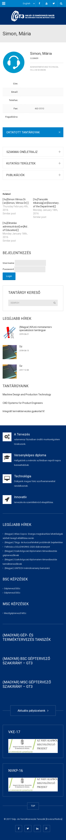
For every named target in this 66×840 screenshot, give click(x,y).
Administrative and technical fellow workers (44, 68)
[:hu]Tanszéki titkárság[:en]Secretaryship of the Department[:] (48, 203)
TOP (33, 806)
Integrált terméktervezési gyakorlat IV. (24, 411)
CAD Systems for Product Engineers (23, 403)
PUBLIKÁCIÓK (15, 175)
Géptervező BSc (12, 588)
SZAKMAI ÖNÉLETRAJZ (22, 152)
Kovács (50, 819)
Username (8, 263)
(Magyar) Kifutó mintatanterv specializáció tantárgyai (35, 329)
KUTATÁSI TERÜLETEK (21, 163)
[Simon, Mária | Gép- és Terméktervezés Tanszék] (33, 16)
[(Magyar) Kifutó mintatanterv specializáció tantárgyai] (10, 333)
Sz (20, 346)
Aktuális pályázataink (32, 710)
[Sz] (10, 352)
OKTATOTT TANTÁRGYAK (23, 132)
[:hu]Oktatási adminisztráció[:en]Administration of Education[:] (21, 226)
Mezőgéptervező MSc (15, 613)
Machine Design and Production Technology (27, 394)
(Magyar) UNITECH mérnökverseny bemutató (27, 568)
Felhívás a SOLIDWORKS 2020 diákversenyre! (27, 546)
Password (8, 269)
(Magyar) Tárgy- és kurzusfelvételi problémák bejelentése (34, 542)
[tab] (33, 132)
